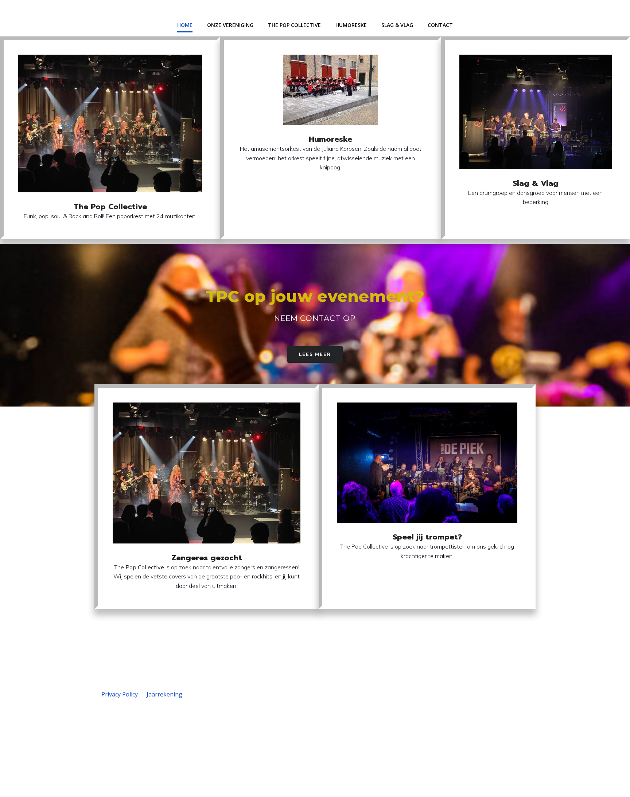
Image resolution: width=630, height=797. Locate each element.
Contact (440, 24)
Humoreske (351, 24)
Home (184, 24)
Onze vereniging (230, 24)
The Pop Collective (294, 24)
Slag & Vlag (397, 24)
